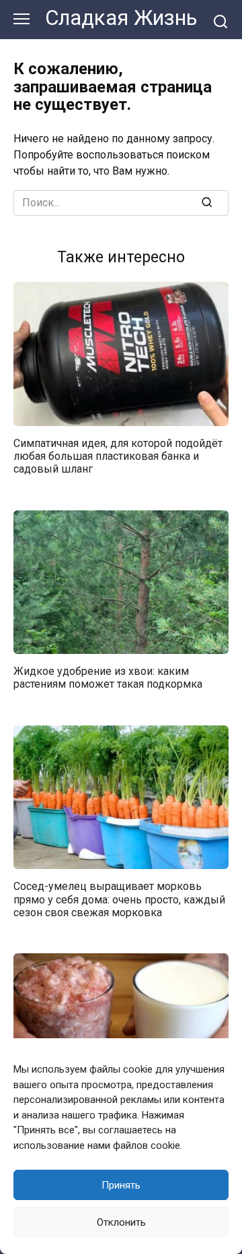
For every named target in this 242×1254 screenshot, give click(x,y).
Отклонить (121, 1222)
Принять (121, 1185)
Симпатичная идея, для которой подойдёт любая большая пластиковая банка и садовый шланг (118, 456)
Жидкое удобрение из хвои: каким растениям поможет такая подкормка (107, 677)
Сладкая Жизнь (121, 17)
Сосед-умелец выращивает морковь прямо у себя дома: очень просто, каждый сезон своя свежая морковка (119, 899)
